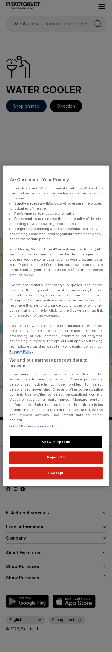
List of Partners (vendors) (31, 426)
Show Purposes (56, 442)
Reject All (56, 458)
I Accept (56, 473)
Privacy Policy (21, 351)
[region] (56, 326)
